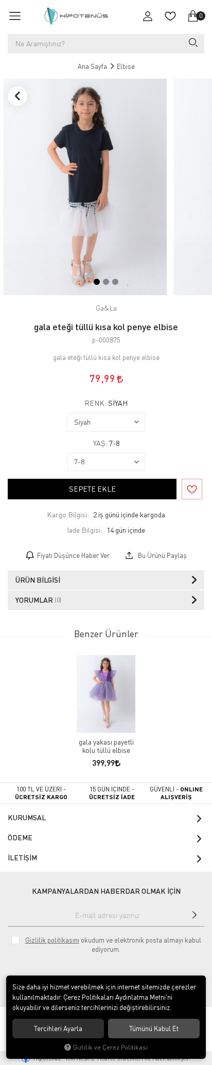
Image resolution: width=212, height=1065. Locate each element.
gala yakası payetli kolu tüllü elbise (106, 746)
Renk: (106, 403)
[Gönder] (194, 915)
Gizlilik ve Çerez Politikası (110, 1047)
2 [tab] (106, 282)
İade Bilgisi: (84, 530)
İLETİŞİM (22, 857)
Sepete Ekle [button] (92, 488)
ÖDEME (20, 837)
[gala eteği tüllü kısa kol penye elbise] (85, 187)
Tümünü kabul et (154, 1028)
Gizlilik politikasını (52, 940)
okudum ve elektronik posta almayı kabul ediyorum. (113, 944)
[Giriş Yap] (147, 16)
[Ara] (192, 43)
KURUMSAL (27, 817)
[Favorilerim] (170, 16)
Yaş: (106, 443)
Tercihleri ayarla (58, 1028)
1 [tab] (97, 282)
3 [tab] (115, 282)
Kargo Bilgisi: (68, 514)
